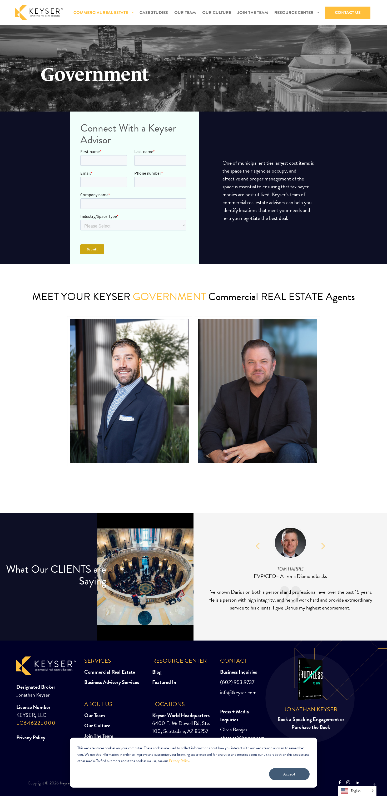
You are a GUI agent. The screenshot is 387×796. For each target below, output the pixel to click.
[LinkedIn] (356, 782)
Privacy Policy (179, 761)
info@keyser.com (238, 692)
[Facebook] (340, 782)
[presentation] (257, 543)
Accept (289, 774)
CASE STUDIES (154, 12)
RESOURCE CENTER (294, 12)
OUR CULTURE (216, 12)
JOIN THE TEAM (252, 12)
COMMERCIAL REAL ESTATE (100, 12)
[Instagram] (348, 782)
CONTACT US (348, 12)
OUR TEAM (185, 12)
